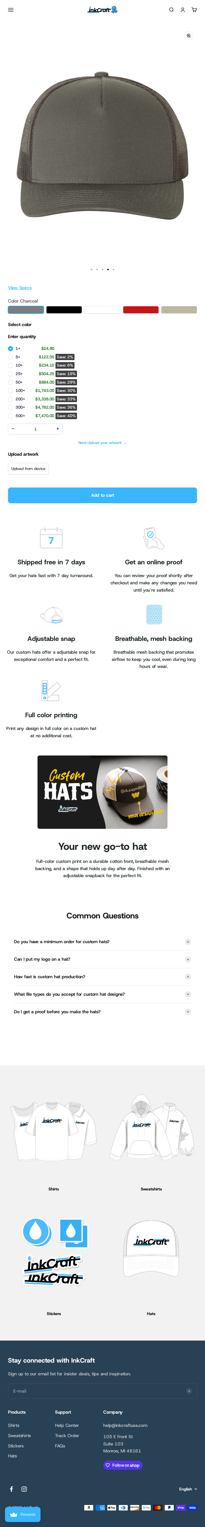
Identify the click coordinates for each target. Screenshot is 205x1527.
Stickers (16, 1446)
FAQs (60, 1446)
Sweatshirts (19, 1436)
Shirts (13, 1425)
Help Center (67, 1425)
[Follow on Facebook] (11, 1489)
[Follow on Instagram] (24, 1489)
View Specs (20, 288)
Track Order (67, 1436)
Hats (12, 1456)
